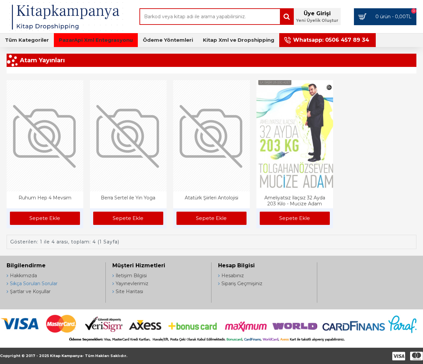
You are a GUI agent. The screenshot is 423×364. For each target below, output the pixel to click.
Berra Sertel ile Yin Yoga (128, 198)
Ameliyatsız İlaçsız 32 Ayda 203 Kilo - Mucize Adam (294, 201)
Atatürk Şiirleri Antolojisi (211, 198)
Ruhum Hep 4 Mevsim (45, 198)
